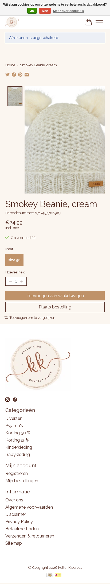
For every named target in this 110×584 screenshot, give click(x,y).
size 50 (14, 260)
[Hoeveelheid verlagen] (10, 281)
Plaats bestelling (55, 307)
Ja (32, 11)
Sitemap (13, 543)
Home (10, 65)
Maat (9, 249)
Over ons (14, 499)
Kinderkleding (18, 447)
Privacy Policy (19, 521)
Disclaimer (15, 514)
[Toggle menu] (99, 22)
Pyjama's (14, 425)
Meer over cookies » (68, 11)
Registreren (16, 473)
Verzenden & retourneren (29, 536)
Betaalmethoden (22, 528)
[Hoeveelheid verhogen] (21, 281)
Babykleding (17, 454)
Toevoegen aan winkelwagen (55, 295)
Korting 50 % (17, 432)
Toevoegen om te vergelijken (32, 317)
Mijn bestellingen (21, 480)
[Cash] (49, 575)
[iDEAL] (58, 575)
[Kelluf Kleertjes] (12, 22)
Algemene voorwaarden (29, 507)
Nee (45, 11)
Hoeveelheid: (15, 272)
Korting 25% (17, 440)
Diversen (13, 418)
